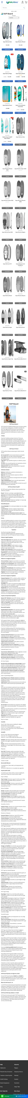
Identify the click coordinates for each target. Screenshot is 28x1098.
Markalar (16, 1075)
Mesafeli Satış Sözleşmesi (6, 1071)
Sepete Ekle (7, 49)
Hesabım (16, 1079)
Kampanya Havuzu (18, 1071)
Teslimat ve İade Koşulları (6, 1075)
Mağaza (16, 1068)
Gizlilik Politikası (4, 1079)
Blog (1, 1086)
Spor (12, 11)
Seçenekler (20, 81)
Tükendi (20, 144)
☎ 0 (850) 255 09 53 (21, 1096)
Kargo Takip (17, 1086)
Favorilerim (16, 1083)
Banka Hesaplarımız (4, 1083)
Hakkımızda (3, 1068)
